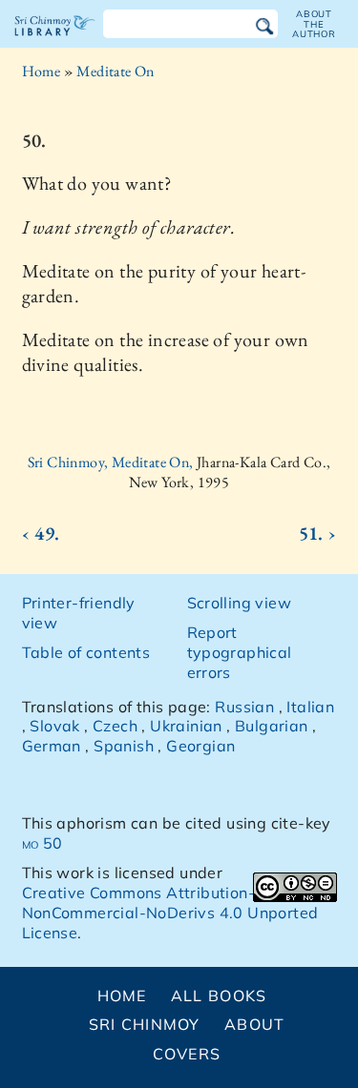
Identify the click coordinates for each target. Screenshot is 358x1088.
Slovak (54, 725)
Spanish (124, 745)
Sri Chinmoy (144, 1024)
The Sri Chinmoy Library (54, 42)
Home (41, 71)
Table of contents (86, 652)
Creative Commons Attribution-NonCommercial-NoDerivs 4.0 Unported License (170, 912)
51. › (318, 533)
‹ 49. (41, 533)
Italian (310, 706)
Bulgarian (271, 725)
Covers (187, 1053)
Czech (115, 725)
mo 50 (42, 842)
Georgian (200, 745)
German (51, 745)
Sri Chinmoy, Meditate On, (112, 462)
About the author (314, 24)
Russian (244, 706)
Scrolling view (239, 602)
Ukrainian (186, 725)
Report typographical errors (239, 652)
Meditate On (115, 71)
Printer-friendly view (79, 612)
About (254, 1024)
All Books (219, 995)
